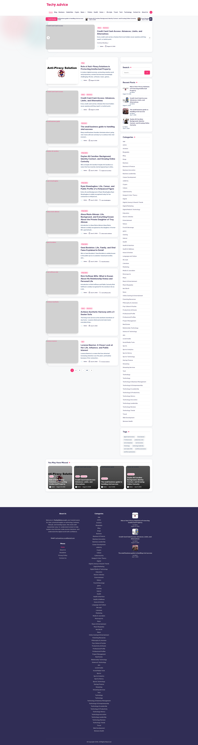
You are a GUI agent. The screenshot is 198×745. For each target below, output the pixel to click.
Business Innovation (129, 170)
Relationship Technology (130, 328)
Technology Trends (129, 410)
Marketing (126, 267)
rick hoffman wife (106, 292)
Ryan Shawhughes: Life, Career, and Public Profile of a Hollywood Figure (115, 18)
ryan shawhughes (106, 200)
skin (124, 335)
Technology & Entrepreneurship (133, 385)
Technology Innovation (130, 400)
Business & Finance (129, 166)
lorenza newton (105, 361)
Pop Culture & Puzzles (129, 306)
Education (126, 213)
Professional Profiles (129, 317)
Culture (125, 188)
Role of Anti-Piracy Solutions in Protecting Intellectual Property (139, 88)
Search (126, 67)
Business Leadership (129, 173)
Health (125, 242)
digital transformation (129, 436)
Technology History (129, 396)
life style (125, 260)
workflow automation (140, 448)
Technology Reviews (129, 407)
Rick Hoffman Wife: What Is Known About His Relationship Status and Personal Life (97, 278)
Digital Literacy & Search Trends (133, 202)
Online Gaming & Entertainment (133, 295)
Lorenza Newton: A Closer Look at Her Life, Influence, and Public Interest (97, 347)
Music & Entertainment (130, 281)
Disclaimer (62, 552)
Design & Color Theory (130, 195)
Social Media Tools (129, 342)
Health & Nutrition (128, 245)
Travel (125, 414)
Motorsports (127, 274)
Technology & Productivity (131, 392)
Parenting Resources (129, 299)
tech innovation (139, 442)
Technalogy (126, 374)
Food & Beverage (128, 227)
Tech (124, 371)
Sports (125, 346)
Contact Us (62, 558)
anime (125, 145)
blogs (124, 159)
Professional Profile (129, 313)
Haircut (125, 238)
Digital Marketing (128, 206)
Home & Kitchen (128, 252)
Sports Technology (129, 357)
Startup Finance (128, 360)
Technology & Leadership (131, 389)
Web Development (128, 417)
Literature (126, 263)
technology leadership (138, 445)
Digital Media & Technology (131, 209)
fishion (125, 224)
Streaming (126, 364)
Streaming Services (129, 367)
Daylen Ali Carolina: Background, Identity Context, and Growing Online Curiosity (65, 18)
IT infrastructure (128, 439)
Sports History (127, 353)
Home (63, 547)
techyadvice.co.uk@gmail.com (65, 538)
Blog (83, 63)
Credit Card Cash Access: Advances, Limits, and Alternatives (138, 100)
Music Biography (128, 285)
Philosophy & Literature (130, 303)
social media (127, 339)
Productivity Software (130, 310)
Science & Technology (130, 331)
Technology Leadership (130, 403)
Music (124, 278)
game (124, 231)
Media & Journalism (129, 270)
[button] (103, 43)
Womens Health (128, 421)
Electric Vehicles (128, 217)
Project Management (129, 321)
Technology (126, 378)
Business (105, 27)
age (83, 341)
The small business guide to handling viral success (139, 111)
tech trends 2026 (128, 448)
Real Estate (126, 324)
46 (87, 370)
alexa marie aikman (106, 233)
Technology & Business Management (134, 382)
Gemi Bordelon (105, 261)
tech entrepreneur (128, 442)
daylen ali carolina (106, 170)
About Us (63, 550)
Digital (125, 199)
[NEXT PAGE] (91, 370)
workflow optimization (129, 451)
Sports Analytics (128, 349)
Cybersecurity (127, 191)
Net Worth (126, 288)
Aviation (125, 148)
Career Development (129, 177)
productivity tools (139, 439)
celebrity (125, 181)
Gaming (125, 235)
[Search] (147, 73)
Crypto (125, 184)
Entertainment (127, 220)
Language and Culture (130, 256)
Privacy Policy (62, 555)
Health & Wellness (128, 249)
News (99, 27)
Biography (84, 152)
